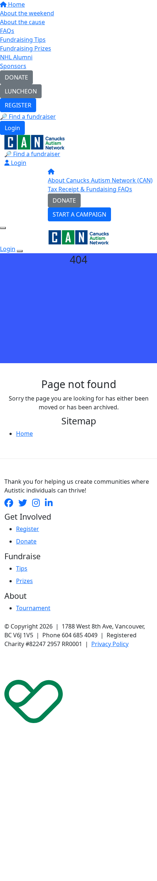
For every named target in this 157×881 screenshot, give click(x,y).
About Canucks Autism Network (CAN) (100, 180)
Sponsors (13, 66)
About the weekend (27, 13)
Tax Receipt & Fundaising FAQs (90, 189)
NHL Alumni (16, 57)
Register (27, 529)
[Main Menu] (3, 228)
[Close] (20, 251)
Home (16, 4)
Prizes (24, 581)
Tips (21, 568)
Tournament (33, 608)
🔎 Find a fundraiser (28, 117)
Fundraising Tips (23, 40)
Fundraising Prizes (25, 48)
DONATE (16, 77)
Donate (26, 541)
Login (12, 128)
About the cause (22, 22)
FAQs (7, 31)
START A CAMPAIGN (79, 214)
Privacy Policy (110, 644)
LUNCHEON (21, 91)
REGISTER (18, 105)
